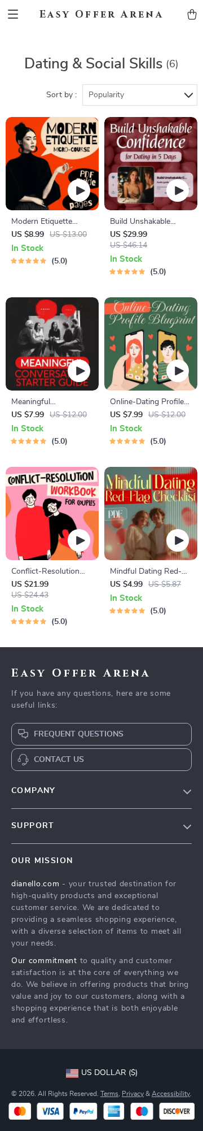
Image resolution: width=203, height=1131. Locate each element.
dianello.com (35, 884)
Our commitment (44, 961)
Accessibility (171, 1093)
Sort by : (61, 95)
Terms (109, 1093)
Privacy (133, 1093)
